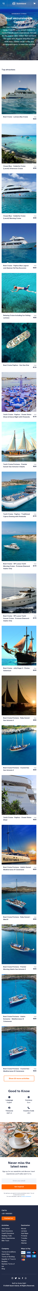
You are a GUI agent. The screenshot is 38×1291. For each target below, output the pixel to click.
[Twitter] (16, 1278)
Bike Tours (5, 1240)
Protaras (24, 1236)
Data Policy (6, 1254)
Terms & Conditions (9, 1252)
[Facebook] (22, 1278)
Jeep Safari (6, 1228)
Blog (3, 1269)
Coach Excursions (8, 1233)
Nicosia (23, 1228)
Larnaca (24, 1231)
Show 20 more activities (19, 1078)
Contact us (8, 1218)
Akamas (24, 1243)
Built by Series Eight (19, 1283)
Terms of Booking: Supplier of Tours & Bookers (9, 1259)
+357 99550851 (7, 1213)
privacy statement (26, 1196)
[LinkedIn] (19, 1278)
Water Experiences (8, 1238)
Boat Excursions (7, 1231)
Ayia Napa (24, 1233)
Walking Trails (7, 1236)
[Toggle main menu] (3, 3)
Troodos (24, 1238)
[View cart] (34, 3)
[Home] (19, 3)
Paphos (23, 1240)
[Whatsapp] (26, 1278)
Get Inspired (19, 1186)
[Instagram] (12, 1278)
